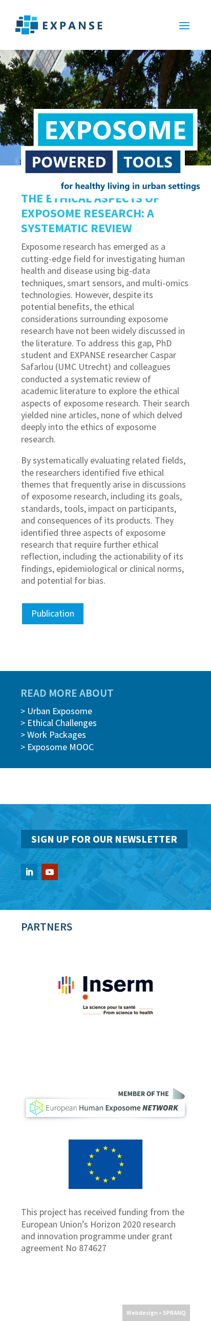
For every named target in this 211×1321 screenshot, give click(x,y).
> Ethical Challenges (58, 723)
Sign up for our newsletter (104, 838)
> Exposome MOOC (57, 747)
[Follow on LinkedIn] (29, 872)
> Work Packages (53, 734)
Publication (52, 613)
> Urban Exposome (56, 711)
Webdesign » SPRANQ (156, 1312)
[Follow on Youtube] (49, 872)
